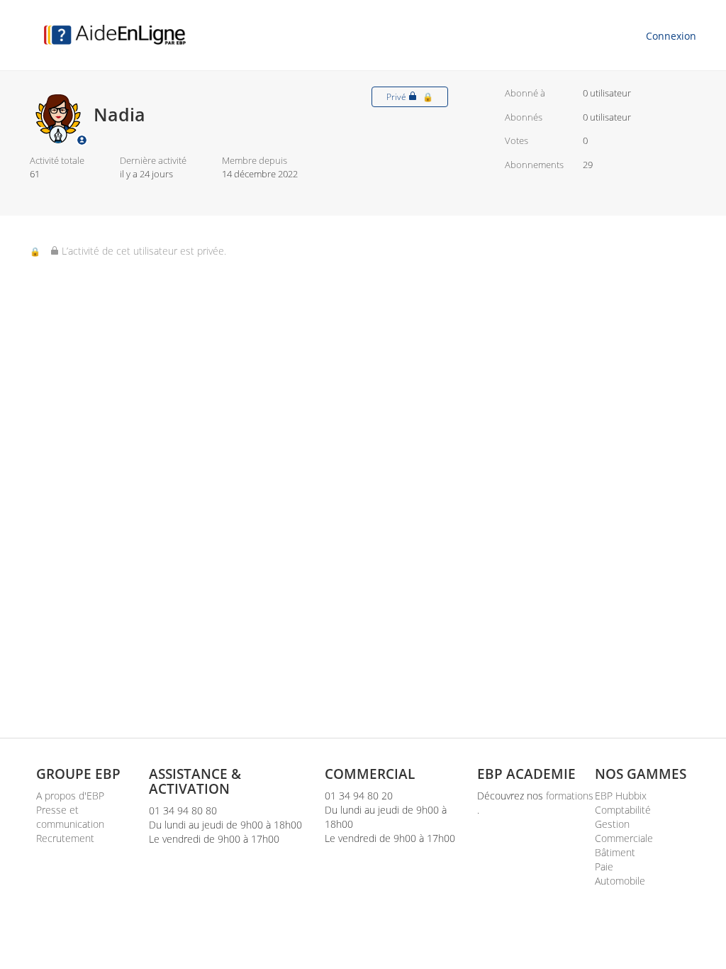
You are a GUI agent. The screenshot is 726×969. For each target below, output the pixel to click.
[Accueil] (115, 35)
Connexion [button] (671, 36)
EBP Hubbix (621, 795)
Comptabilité (623, 809)
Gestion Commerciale (624, 831)
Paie (604, 866)
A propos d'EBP (70, 795)
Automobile (620, 880)
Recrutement (65, 838)
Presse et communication (70, 817)
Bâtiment (615, 852)
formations (569, 795)
